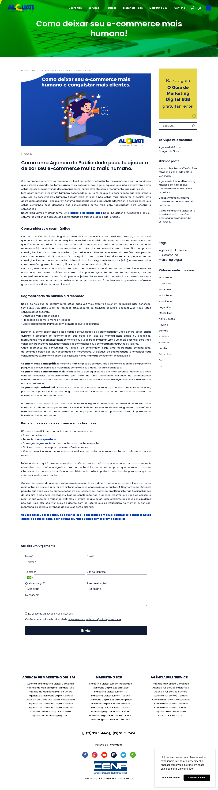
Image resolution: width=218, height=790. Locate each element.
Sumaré (163, 330)
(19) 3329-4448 (97, 733)
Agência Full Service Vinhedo (171, 707)
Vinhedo (164, 342)
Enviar (86, 630)
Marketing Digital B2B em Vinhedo (110, 711)
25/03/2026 (165, 192)
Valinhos (164, 336)
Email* (90, 556)
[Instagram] (95, 755)
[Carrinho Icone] (192, 8)
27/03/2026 (165, 175)
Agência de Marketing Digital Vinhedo (50, 707)
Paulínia (163, 324)
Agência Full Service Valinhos (171, 703)
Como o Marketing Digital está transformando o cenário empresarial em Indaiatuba (177, 214)
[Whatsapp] (133, 755)
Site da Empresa (96, 572)
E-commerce (168, 255)
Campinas (165, 283)
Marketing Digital (170, 260)
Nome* (29, 556)
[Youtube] (104, 755)
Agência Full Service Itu (170, 715)
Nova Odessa (167, 318)
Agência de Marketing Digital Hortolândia (50, 699)
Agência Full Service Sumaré (170, 691)
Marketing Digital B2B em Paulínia (110, 707)
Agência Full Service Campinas (171, 683)
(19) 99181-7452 (124, 733)
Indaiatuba (165, 277)
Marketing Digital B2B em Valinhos (110, 703)
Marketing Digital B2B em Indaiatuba (110, 683)
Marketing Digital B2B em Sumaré (110, 719)
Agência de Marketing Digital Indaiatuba (50, 687)
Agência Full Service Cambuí (171, 695)
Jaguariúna (165, 307)
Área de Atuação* (97, 583)
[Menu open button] (208, 8)
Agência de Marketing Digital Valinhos (50, 703)
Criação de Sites (169, 151)
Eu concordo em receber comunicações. (50, 613)
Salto (162, 360)
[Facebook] (85, 755)
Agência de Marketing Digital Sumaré (50, 691)
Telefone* (30, 572)
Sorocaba (165, 354)
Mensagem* (32, 595)
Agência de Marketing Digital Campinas (50, 683)
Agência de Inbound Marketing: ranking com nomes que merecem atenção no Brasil (177, 184)
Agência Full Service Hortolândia (171, 699)
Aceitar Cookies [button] (196, 777)
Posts (35, 70)
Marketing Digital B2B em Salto (111, 687)
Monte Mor (165, 313)
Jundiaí (163, 348)
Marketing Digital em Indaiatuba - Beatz (109, 778)
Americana (165, 301)
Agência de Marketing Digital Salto (50, 711)
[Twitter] (123, 755)
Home (24, 70)
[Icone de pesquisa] (199, 8)
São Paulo (165, 289)
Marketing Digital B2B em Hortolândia (110, 715)
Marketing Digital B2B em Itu (110, 691)
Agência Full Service (170, 147)
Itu (160, 366)
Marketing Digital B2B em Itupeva (110, 695)
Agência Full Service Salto (171, 711)
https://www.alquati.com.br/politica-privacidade (94, 619)
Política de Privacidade (109, 744)
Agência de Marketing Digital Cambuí (51, 695)
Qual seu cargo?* (35, 583)
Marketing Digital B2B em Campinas (111, 699)
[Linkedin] (114, 755)
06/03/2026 (165, 205)
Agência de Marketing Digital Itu (50, 715)
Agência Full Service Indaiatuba (170, 687)
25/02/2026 (165, 221)
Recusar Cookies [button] (171, 777)
